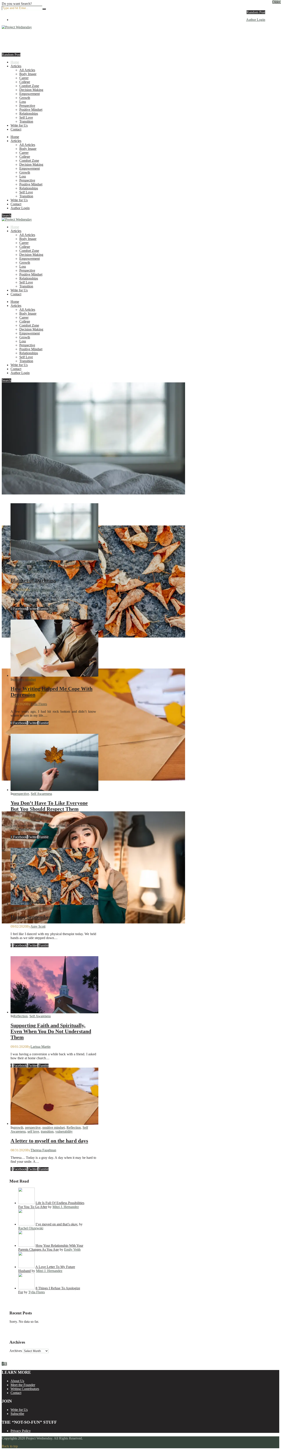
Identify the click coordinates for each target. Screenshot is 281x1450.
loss (13, 567)
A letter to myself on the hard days (49, 1141)
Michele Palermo (42, 590)
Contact (16, 129)
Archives (15, 1351)
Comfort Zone (29, 86)
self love (61, 908)
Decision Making (31, 90)
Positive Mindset (30, 109)
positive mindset (46, 567)
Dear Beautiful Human (27, 931)
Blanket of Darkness (24, 502)
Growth (24, 98)
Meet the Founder (23, 1385)
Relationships (28, 113)
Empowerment (29, 94)
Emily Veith (72, 1249)
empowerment (67, 563)
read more (9, 519)
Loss (22, 102)
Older (276, 2)
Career (24, 78)
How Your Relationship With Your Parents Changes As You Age (50, 1247)
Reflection (66, 567)
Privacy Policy (21, 1431)
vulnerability (64, 1131)
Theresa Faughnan (43, 1150)
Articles (16, 66)
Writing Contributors (25, 1389)
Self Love (26, 117)
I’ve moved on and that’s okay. (57, 1224)
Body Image (27, 74)
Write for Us (19, 125)
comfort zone (22, 563)
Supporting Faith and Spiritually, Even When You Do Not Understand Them (51, 1031)
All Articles (27, 70)
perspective (25, 567)
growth (84, 563)
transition (33, 571)
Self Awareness (41, 794)
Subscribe (17, 1413)
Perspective (27, 105)
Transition (26, 121)
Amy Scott (38, 926)
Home (15, 62)
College (24, 82)
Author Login (255, 20)
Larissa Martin (40, 818)
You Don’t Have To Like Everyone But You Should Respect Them (49, 806)
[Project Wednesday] (17, 27)
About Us (17, 1381)
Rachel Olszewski (30, 1228)
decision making (44, 563)
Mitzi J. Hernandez (65, 1207)
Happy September (31, 917)
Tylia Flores (39, 704)
